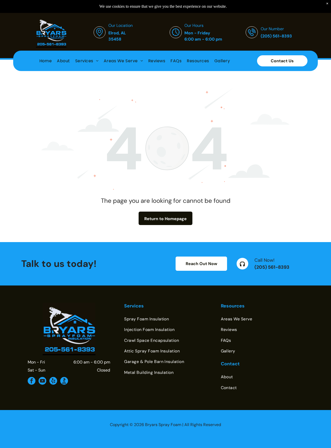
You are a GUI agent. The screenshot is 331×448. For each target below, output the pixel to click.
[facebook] (31, 381)
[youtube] (42, 381)
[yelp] (53, 381)
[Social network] (64, 381)
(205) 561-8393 (271, 267)
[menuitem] (46, 60)
